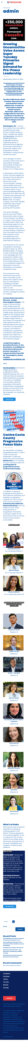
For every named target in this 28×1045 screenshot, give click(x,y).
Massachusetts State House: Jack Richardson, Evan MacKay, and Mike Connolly (12, 951)
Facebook (6, 976)
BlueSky (5, 985)
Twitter (5, 979)
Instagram (6, 973)
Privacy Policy (8, 1036)
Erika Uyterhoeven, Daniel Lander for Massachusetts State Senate (12, 956)
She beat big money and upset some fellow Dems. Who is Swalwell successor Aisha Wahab (13, 944)
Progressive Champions (8, 447)
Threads (6, 987)
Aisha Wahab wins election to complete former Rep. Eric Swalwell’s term (13, 939)
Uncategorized (6, 76)
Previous (6, 921)
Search (5, 926)
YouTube (6, 982)
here (19, 900)
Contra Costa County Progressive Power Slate (14, 440)
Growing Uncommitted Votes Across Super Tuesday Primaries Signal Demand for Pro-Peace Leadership (14, 58)
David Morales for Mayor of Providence (13, 947)
